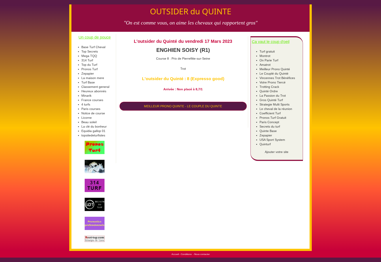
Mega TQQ (89, 56)
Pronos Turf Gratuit (273, 117)
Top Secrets (89, 51)
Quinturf (265, 144)
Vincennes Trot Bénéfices (277, 78)
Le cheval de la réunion (276, 109)
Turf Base (88, 82)
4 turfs (85, 104)
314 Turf (87, 60)
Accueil (175, 254)
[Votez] (95, 147)
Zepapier (87, 73)
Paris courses (90, 109)
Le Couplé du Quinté (274, 73)
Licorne (86, 117)
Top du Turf (89, 64)
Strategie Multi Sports (274, 104)
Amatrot (265, 64)
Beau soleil (89, 122)
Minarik (86, 95)
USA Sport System (272, 139)
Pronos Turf (89, 69)
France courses (92, 100)
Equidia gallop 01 (93, 131)
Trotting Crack (269, 87)
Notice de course (93, 113)
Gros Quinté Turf (271, 100)
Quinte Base (268, 131)
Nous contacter (202, 254)
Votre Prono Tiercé (273, 82)
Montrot (265, 56)
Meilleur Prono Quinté (275, 69)
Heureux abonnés (93, 91)
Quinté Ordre (269, 91)
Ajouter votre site (276, 152)
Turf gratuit (267, 51)
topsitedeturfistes (93, 135)
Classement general (95, 87)
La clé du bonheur (94, 126)
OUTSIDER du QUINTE (190, 11)
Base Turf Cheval (93, 47)
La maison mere (92, 78)
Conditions (186, 254)
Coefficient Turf (270, 113)
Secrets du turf (270, 126)
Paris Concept (269, 122)
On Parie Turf (269, 60)
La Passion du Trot (273, 95)
